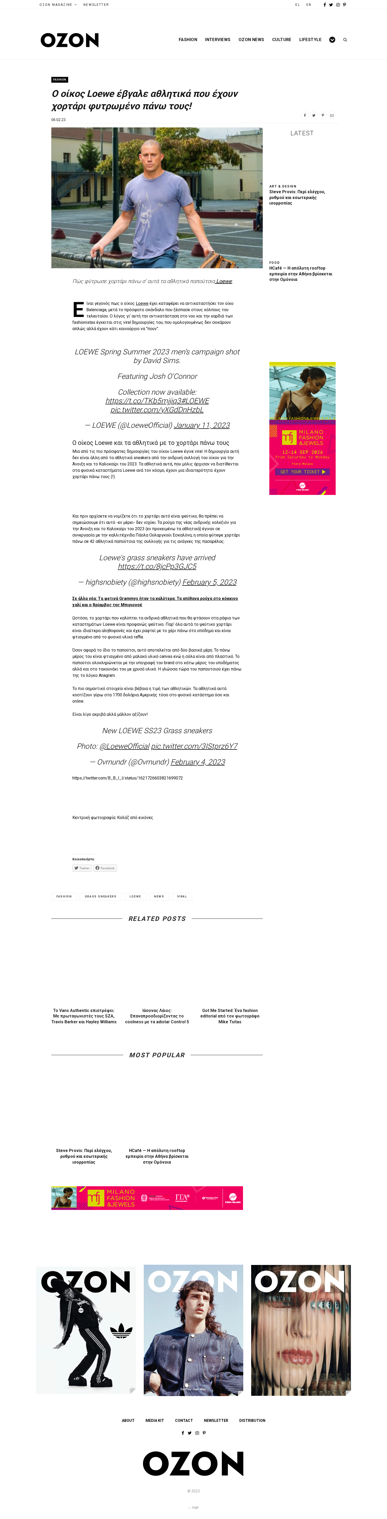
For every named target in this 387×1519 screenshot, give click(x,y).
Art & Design (283, 186)
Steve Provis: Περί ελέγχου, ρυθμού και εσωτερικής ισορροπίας (84, 1156)
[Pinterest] (323, 115)
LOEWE (135, 896)
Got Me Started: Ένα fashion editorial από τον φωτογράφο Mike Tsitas (230, 1016)
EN (308, 5)
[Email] (332, 115)
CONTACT (184, 1420)
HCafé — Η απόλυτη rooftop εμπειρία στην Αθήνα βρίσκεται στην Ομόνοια (157, 1156)
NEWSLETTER (96, 5)
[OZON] (193, 1475)
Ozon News (251, 40)
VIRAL (182, 896)
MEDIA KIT (155, 1420)
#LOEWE (195, 400)
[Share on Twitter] (314, 115)
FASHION (64, 896)
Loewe (142, 303)
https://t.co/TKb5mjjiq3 (143, 400)
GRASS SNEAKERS (101, 896)
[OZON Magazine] (69, 40)
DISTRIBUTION (252, 1420)
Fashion (188, 40)
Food (274, 263)
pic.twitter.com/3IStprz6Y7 (194, 746)
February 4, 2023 (198, 762)
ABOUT (128, 1420)
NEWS (159, 896)
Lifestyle (310, 40)
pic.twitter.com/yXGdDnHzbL (157, 409)
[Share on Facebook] (305, 115)
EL (297, 5)
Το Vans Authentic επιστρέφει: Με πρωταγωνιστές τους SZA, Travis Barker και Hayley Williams (84, 1016)
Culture (281, 40)
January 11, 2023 (202, 425)
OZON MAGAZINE (55, 5)
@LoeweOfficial (124, 746)
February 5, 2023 (209, 582)
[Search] (343, 40)
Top (195, 1508)
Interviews (218, 40)
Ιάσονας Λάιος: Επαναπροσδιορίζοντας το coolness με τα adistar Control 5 (157, 1016)
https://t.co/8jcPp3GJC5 (157, 566)
